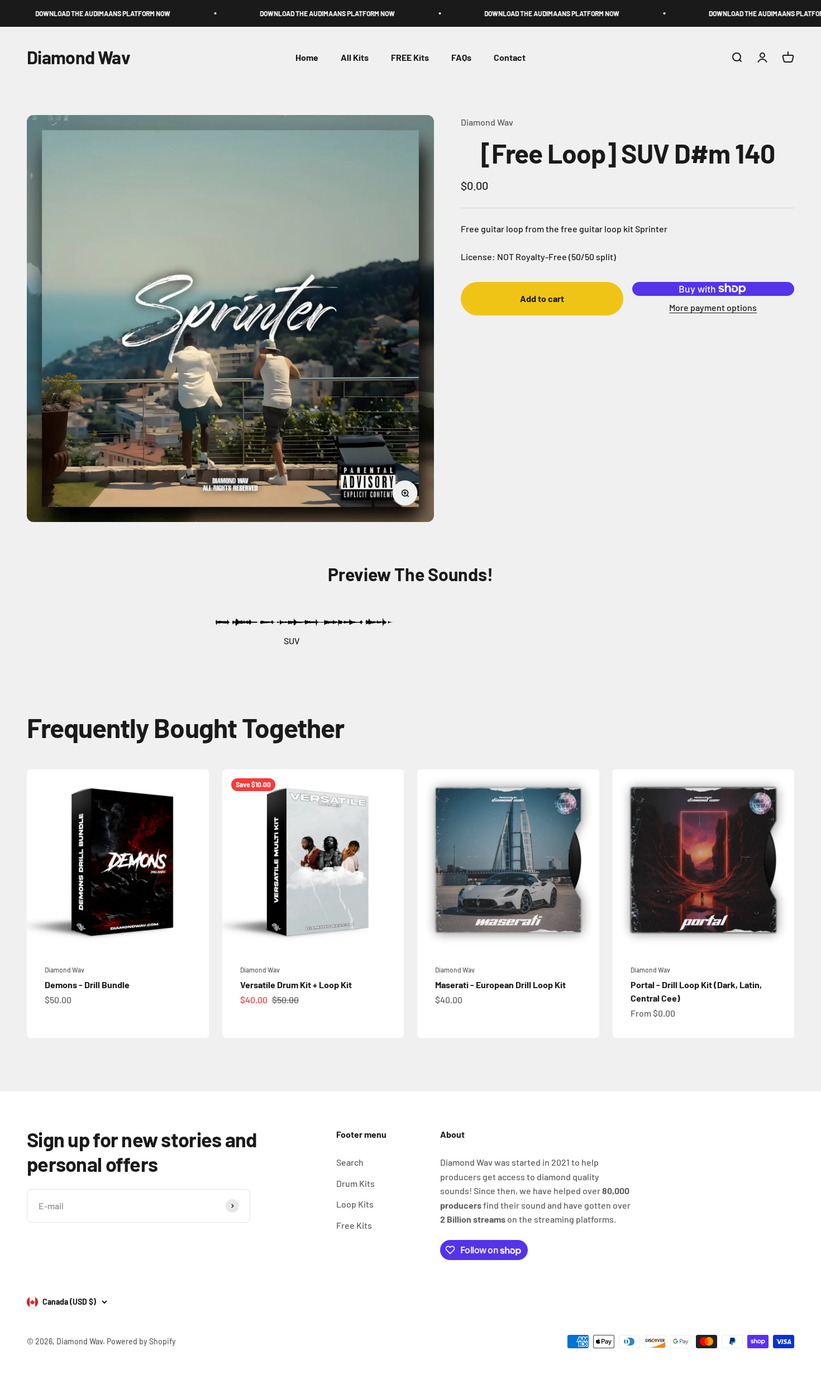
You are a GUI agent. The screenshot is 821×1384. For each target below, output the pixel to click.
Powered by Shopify (141, 1341)
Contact (510, 57)
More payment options (713, 307)
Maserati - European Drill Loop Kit (500, 984)
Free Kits (354, 1225)
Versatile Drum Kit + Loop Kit (296, 984)
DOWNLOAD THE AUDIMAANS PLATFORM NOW (76, 13)
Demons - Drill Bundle (87, 984)
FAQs (461, 57)
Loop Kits (355, 1204)
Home (306, 57)
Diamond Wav (487, 122)
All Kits (355, 57)
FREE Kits (410, 57)
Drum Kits (355, 1183)
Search (350, 1162)
